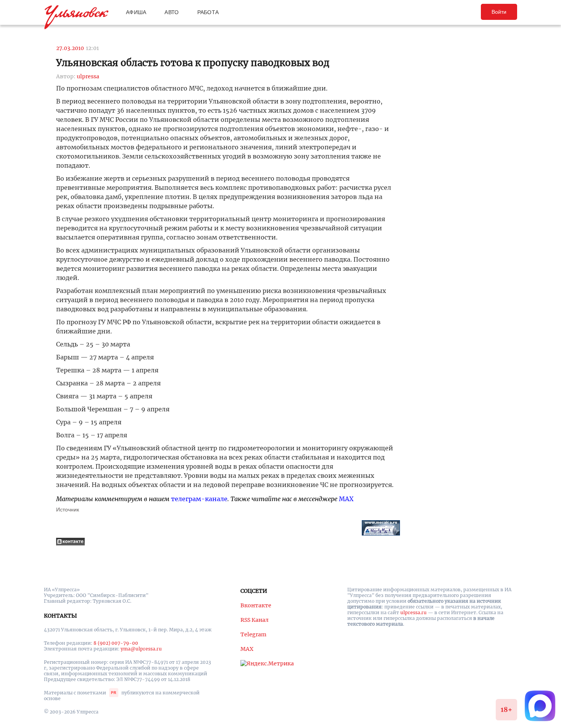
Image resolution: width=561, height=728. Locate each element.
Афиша (136, 12)
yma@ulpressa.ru (141, 649)
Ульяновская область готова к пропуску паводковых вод (192, 63)
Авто (171, 12)
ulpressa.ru (413, 612)
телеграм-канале (199, 499)
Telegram (253, 634)
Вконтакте (255, 605)
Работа (208, 12)
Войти (499, 12)
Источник (67, 509)
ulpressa (88, 76)
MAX (346, 499)
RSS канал (254, 619)
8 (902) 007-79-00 (116, 643)
